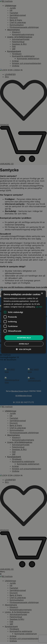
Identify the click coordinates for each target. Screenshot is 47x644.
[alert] (23, 322)
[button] (23, 349)
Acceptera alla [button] (24, 338)
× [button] (42, 293)
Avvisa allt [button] (24, 344)
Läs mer (39, 307)
